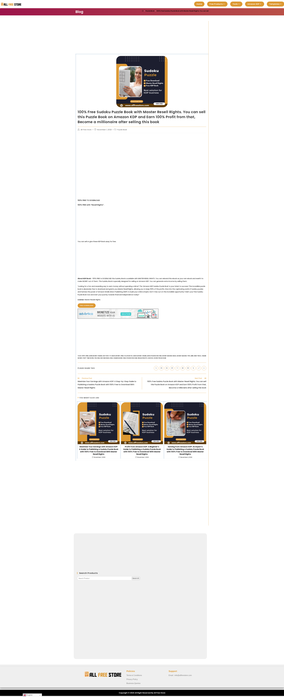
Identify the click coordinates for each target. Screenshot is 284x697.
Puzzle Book (122, 130)
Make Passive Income (154, 356)
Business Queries (133, 683)
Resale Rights (142, 358)
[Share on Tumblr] (193, 368)
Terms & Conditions (134, 675)
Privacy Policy (132, 679)
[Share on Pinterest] (167, 368)
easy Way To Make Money (111, 356)
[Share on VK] (182, 368)
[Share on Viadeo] (198, 368)
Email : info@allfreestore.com (180, 675)
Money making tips (183, 356)
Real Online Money (116, 358)
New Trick (197, 356)
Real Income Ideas (103, 358)
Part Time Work (88, 358)
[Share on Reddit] (188, 368)
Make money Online (139, 356)
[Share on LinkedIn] (172, 368)
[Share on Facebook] (161, 368)
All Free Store (86, 130)
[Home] (142, 11)
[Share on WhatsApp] (204, 368)
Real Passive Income (130, 358)
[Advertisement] (141, 37)
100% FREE (85, 356)
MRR (192, 356)
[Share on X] (156, 368)
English (29, 695)
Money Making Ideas (169, 356)
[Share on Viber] (177, 368)
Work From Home (160, 358)
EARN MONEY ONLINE (95, 356)
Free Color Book (127, 356)
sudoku (150, 358)
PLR (96, 358)
